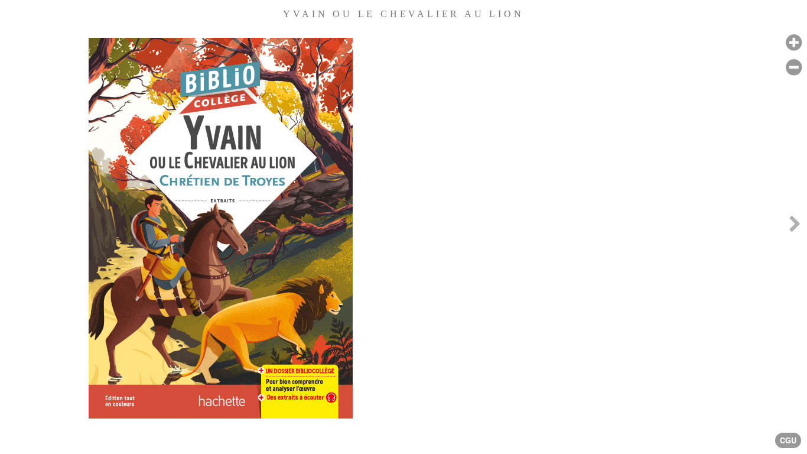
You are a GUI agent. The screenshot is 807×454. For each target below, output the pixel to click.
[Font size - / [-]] (793, 68)
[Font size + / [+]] (793, 43)
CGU (788, 440)
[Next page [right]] (794, 226)
